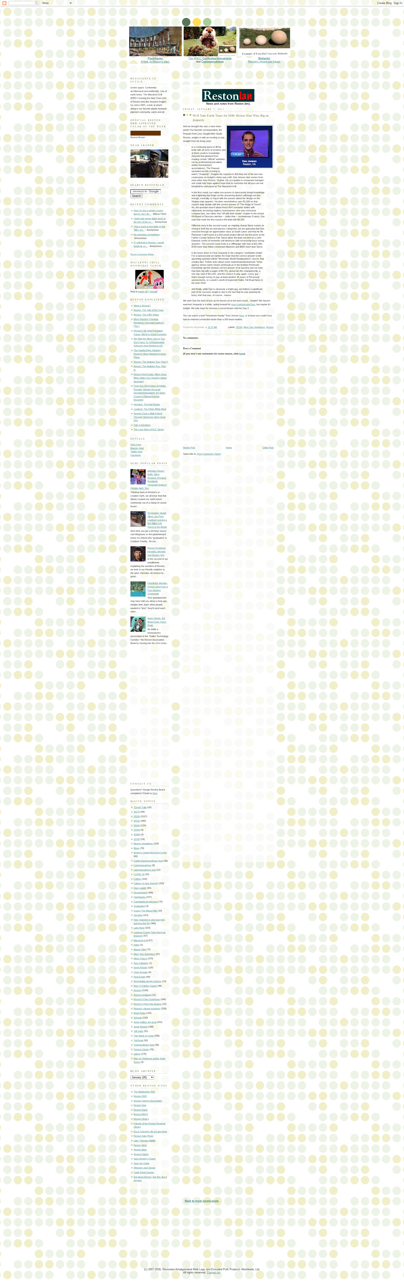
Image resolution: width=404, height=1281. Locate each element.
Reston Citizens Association (148, 1101)
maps (136, 945)
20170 (137, 811)
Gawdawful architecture (146, 901)
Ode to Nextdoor (142, 425)
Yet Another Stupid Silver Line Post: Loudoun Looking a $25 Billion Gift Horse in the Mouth (157, 520)
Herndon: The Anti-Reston (147, 404)
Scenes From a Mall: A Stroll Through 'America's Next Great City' (149, 417)
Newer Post (189, 447)
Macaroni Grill (141, 940)
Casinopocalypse (212, 61)
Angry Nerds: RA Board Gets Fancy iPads (157, 622)
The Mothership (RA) (144, 1091)
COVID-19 (139, 874)
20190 (239, 327)
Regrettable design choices (147, 981)
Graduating (139, 906)
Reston (270, 327)
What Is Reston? (142, 305)
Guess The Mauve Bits (145, 910)
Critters (137, 879)
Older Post (268, 447)
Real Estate (139, 977)
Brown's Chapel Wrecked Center (150, 852)
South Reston (141, 1026)
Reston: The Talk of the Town (148, 310)
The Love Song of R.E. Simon (149, 429)
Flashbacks (140, 897)
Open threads (141, 972)
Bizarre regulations (143, 843)
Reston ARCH (141, 1114)
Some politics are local (145, 1022)
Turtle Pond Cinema (144, 1172)
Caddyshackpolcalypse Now (148, 861)
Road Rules (140, 1013)
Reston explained (142, 995)
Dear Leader (140, 888)
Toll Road (138, 1040)
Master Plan (140, 949)
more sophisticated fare (243, 304)
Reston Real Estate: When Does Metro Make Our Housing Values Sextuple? (150, 378)
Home (229, 447)
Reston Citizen (141, 1154)
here (241, 315)
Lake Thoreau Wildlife (144, 1140)
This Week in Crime (144, 1035)
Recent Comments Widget (142, 254)
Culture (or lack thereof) (146, 883)
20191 (137, 821)
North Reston (140, 967)
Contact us (213, 1272)
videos (137, 1054)
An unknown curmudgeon (147, 234)
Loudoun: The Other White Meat (150, 409)
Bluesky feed (137, 448)
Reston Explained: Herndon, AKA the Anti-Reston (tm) (157, 551)
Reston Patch (141, 1110)
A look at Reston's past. (155, 60)
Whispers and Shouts (144, 1167)
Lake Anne (139, 927)
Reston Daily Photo (143, 1136)
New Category (141, 963)
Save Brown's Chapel (144, 1158)
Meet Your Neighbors (254, 327)
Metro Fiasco (140, 958)
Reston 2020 (140, 1096)
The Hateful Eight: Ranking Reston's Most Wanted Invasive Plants (150, 354)
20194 (137, 825)
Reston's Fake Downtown (147, 999)
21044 (137, 830)
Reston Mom (140, 1149)
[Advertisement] (205, 15)
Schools (138, 1017)
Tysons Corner (141, 1049)
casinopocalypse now (145, 870)
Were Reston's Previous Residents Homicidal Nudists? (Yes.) (149, 322)
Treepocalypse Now (144, 1045)
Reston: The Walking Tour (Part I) (151, 362)
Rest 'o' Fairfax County (145, 986)
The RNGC (209, 58)
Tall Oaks (138, 1031)
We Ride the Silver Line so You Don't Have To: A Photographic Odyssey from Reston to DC (149, 342)
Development (140, 892)
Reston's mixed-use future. (264, 60)
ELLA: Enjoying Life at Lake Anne (150, 1131)
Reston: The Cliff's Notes (146, 314)
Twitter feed (136, 451)
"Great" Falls (140, 807)
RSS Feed (135, 444)
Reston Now (140, 1105)
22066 (137, 834)
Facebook (135, 455)
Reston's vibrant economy (147, 1008)
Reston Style (140, 1145)
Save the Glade (141, 1163)
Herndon (138, 915)
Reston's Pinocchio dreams (148, 1004)
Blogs (136, 848)
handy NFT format (147, 291)
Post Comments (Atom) (209, 454)
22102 (137, 839)
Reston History (141, 1119)
